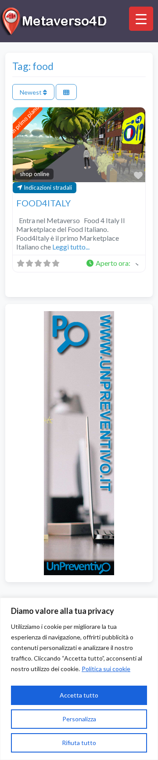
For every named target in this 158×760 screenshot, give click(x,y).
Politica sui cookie (106, 668)
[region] (79, 679)
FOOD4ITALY (43, 203)
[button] (112, 263)
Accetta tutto (79, 695)
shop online (34, 173)
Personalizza (79, 719)
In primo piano (24, 119)
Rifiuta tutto (79, 742)
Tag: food (33, 66)
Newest (31, 92)
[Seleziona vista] (66, 92)
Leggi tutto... (71, 246)
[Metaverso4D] (55, 20)
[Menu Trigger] (141, 19)
